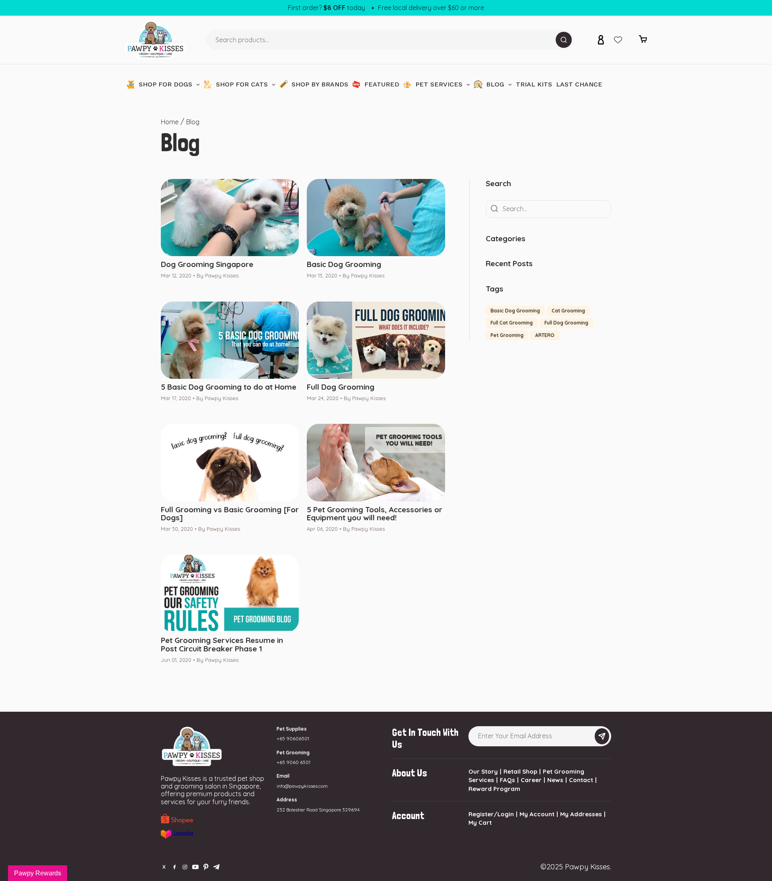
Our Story (483, 771)
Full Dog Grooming (340, 387)
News (555, 780)
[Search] (564, 40)
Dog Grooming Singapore (207, 264)
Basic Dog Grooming (344, 264)
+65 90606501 (293, 738)
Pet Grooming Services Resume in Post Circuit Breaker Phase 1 (222, 644)
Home (170, 122)
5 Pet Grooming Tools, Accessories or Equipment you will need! (374, 513)
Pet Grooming (507, 335)
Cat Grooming (568, 311)
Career (531, 780)
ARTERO (544, 335)
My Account (536, 814)
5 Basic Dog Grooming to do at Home (228, 387)
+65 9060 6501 (293, 762)
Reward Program (494, 789)
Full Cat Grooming (512, 323)
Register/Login (491, 814)
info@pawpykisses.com (302, 786)
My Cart (480, 822)
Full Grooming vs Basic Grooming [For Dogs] (230, 513)
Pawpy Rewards (37, 873)
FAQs (507, 780)
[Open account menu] (601, 40)
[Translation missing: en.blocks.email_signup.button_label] (602, 736)
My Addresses (581, 814)
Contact (581, 780)
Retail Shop (520, 771)
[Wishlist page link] (618, 40)
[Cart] (643, 41)
